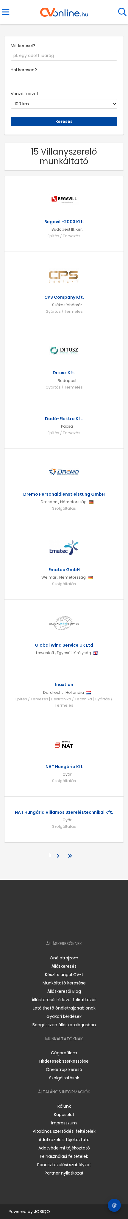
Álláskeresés (64, 966)
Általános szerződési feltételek (64, 1131)
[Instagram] (60, 926)
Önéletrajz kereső (64, 1069)
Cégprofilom (64, 1053)
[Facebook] (50, 926)
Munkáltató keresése (64, 983)
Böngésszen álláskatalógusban (64, 1025)
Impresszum (64, 1123)
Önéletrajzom (64, 958)
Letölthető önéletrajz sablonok (64, 1008)
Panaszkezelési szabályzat (64, 1165)
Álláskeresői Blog (64, 991)
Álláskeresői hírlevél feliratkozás (64, 1000)
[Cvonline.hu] (64, 10)
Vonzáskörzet (24, 94)
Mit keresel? (23, 46)
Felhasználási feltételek (64, 1156)
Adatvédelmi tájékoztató (64, 1148)
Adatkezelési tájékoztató (64, 1140)
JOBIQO (42, 1212)
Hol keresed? (24, 70)
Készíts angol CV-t (64, 975)
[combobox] (64, 56)
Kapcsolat (64, 1115)
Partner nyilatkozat (64, 1173)
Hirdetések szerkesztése (64, 1061)
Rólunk (64, 1106)
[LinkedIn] (70, 926)
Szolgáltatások (64, 1078)
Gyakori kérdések (64, 1016)
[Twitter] (79, 926)
